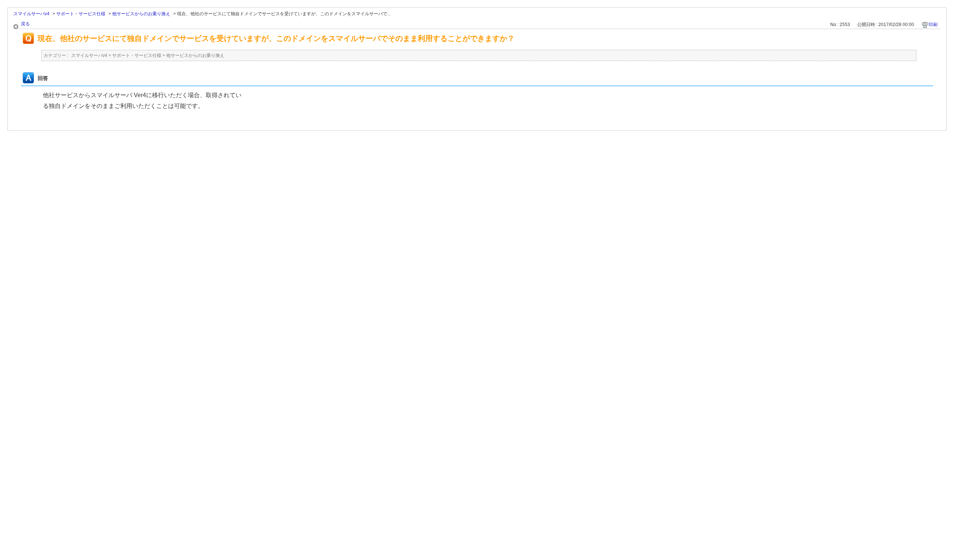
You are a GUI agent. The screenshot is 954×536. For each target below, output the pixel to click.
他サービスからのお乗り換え (141, 13)
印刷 (933, 24)
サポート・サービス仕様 (80, 13)
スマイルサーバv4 (31, 13)
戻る (25, 23)
